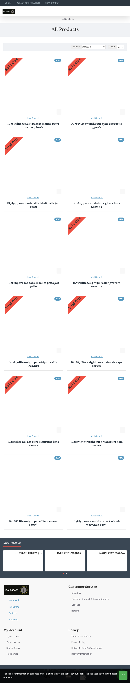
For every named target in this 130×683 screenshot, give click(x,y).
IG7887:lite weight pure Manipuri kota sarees (97, 443)
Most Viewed (12, 543)
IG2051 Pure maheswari (112, 553)
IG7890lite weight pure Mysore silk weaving (33, 364)
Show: (112, 46)
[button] (63, 573)
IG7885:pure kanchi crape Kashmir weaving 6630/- (96, 523)
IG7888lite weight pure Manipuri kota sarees (33, 443)
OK (123, 675)
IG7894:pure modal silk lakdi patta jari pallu (33, 205)
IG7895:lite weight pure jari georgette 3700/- (96, 125)
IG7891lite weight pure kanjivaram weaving (96, 284)
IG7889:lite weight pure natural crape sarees (96, 364)
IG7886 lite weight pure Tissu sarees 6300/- (33, 523)
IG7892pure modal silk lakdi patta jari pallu (33, 284)
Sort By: (76, 46)
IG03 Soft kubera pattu (28, 553)
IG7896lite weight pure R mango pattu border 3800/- (33, 125)
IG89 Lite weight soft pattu (70, 553)
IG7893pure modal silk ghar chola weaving (96, 205)
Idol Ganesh (33, 118)
